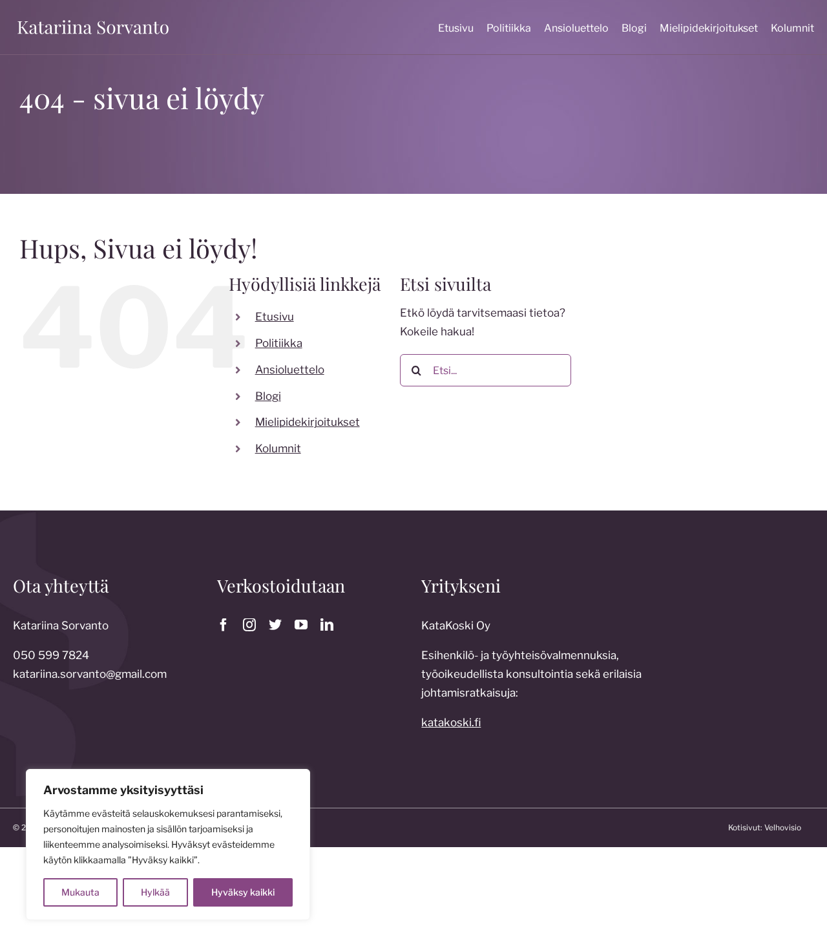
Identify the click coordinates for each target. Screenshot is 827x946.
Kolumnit (278, 448)
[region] (168, 844)
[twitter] (275, 624)
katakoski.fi (451, 722)
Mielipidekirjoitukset (307, 421)
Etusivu (274, 316)
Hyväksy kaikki (243, 892)
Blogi (268, 396)
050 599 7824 (51, 655)
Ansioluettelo (289, 369)
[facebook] (223, 624)
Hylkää (155, 892)
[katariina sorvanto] (93, 20)
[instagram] (249, 624)
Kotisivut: (745, 827)
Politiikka (278, 343)
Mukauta (80, 892)
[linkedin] (326, 624)
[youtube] (301, 624)
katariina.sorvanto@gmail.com (90, 673)
